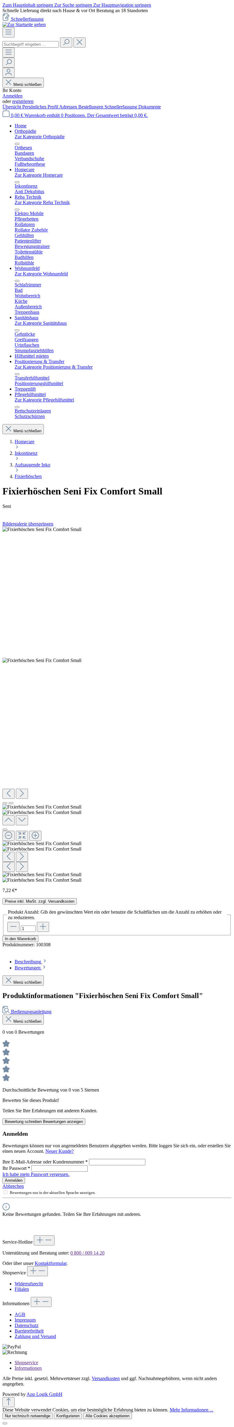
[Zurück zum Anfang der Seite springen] (8, 1402)
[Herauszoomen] (8, 836)
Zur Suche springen (73, 5)
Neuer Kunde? (59, 1151)
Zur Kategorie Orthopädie (40, 136)
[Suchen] (66, 42)
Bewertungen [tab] (28, 967)
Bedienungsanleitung (31, 1011)
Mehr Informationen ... (191, 1409)
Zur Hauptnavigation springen (122, 5)
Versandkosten (106, 1378)
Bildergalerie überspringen (27, 523)
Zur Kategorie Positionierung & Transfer (54, 367)
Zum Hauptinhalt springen (28, 5)
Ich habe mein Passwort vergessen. (35, 1174)
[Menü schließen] (17, 144)
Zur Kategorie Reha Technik (42, 202)
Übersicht (12, 106)
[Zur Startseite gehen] (24, 24)
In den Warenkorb (20, 939)
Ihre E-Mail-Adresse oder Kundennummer (45, 1161)
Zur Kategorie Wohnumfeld (41, 273)
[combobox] (30, 44)
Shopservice (26, 1362)
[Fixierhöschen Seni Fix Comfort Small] (41, 529)
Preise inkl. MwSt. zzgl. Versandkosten (39, 901)
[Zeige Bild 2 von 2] (11, 803)
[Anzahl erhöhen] (43, 927)
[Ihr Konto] (8, 73)
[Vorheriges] (8, 794)
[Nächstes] (22, 794)
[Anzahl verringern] (13, 927)
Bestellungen (91, 106)
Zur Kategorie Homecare (39, 175)
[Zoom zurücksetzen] (22, 836)
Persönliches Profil (40, 106)
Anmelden (12, 95)
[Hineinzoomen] (35, 836)
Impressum (25, 1320)
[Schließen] (4, 829)
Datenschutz (26, 1325)
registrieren (23, 101)
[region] (117, 10)
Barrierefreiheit (29, 1330)
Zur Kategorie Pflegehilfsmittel (44, 399)
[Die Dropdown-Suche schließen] (79, 42)
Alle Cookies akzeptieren (107, 1416)
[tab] (31, 961)
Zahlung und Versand (35, 1336)
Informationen (28, 1368)
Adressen (68, 106)
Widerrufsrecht (29, 1283)
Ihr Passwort (16, 1168)
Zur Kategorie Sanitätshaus (41, 323)
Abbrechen (13, 1186)
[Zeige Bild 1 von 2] (4, 803)
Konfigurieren (68, 1416)
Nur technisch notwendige (27, 1416)
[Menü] (8, 32)
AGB (20, 1314)
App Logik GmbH (44, 1394)
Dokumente (149, 106)
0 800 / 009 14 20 (87, 1252)
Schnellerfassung (27, 19)
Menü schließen (27, 84)
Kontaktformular (50, 1263)
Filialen (22, 1289)
